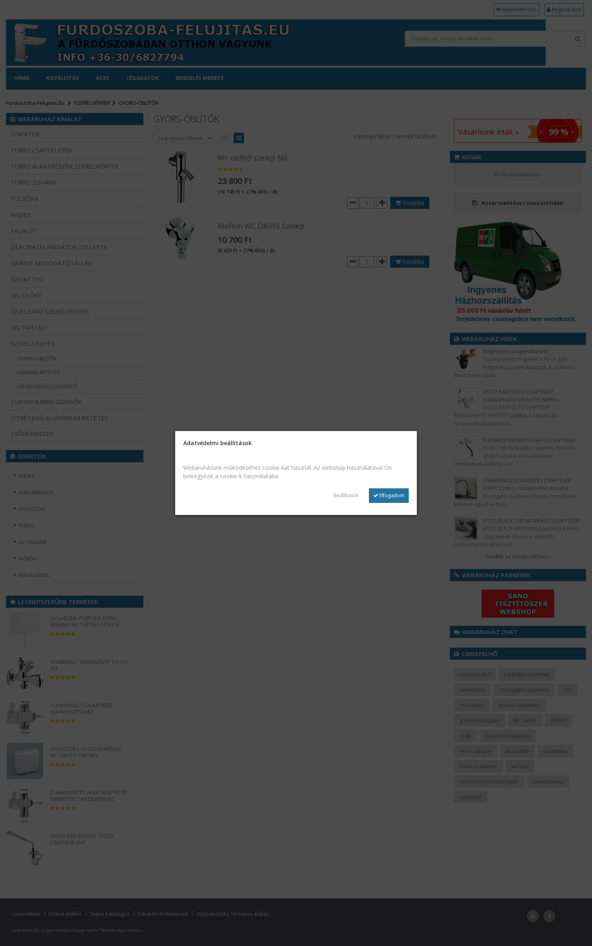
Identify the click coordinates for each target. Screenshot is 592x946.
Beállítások (345, 495)
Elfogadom (391, 495)
